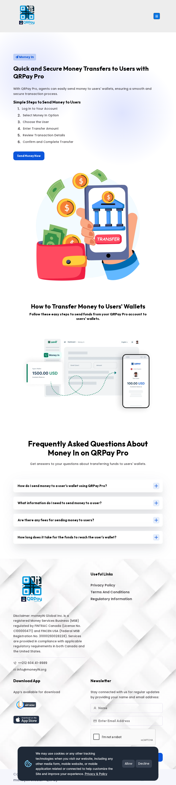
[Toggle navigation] (157, 16)
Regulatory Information (111, 599)
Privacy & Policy (96, 774)
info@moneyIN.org (31, 669)
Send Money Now (29, 155)
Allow (128, 763)
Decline (143, 763)
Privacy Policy (103, 585)
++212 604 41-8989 (32, 663)
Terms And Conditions (110, 592)
